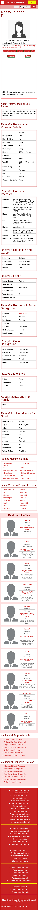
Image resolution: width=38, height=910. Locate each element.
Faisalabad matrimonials (20, 809)
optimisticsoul (7, 508)
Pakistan (27, 529)
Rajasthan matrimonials (20, 844)
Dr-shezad (27, 542)
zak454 (22, 490)
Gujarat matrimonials (20, 834)
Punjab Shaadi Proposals (13, 752)
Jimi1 (27, 652)
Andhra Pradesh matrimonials (20, 880)
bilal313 (5, 506)
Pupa (27, 563)
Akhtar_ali (27, 520)
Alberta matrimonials (20, 889)
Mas (26, 714)
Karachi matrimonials (20, 793)
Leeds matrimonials (20, 858)
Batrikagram (24, 527)
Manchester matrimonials (20, 856)
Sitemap (32, 900)
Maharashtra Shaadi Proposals (15, 742)
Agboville (13, 45)
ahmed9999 (24, 503)
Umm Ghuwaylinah (26, 613)
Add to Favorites (9, 51)
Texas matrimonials (20, 870)
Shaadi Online (17, 900)
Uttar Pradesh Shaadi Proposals (15, 747)
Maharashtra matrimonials (20, 831)
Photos (19, 51)
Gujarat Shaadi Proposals (13, 745)
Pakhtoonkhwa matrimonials (20, 814)
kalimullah (23, 506)
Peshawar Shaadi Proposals (14, 777)
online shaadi (7, 473)
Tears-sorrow (27, 584)
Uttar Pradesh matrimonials (20, 836)
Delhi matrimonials (20, 839)
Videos (26, 51)
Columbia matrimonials (20, 892)
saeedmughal (7, 498)
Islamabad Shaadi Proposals (14, 766)
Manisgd (27, 606)
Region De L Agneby (26, 45)
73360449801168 (9, 476)
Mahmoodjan (27, 693)
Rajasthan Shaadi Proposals (14, 755)
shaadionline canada (10, 478)
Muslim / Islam (24, 313)
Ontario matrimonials (20, 887)
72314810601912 (26, 463)
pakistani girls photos (27, 473)
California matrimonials (20, 873)
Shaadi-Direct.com (15, 3)
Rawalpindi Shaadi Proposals (15, 774)
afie (4, 492)
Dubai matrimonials (20, 875)
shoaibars (23, 492)
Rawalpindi (24, 549)
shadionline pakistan (27, 470)
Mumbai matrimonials (20, 828)
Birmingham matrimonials (20, 853)
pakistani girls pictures (7, 464)
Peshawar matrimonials (20, 803)
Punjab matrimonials (20, 841)
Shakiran (27, 673)
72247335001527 (26, 478)
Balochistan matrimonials (20, 817)
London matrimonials (20, 850)
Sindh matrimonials (20, 811)
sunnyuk (23, 500)
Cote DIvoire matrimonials (12, 48)
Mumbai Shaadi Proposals (13, 739)
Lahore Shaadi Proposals (13, 771)
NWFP (31, 527)
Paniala (24, 570)
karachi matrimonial (10, 470)
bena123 (23, 498)
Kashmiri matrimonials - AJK (20, 819)
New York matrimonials (20, 867)
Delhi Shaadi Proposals (12, 750)
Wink (33, 51)
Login (32, 2)
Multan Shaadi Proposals (13, 782)
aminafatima (24, 508)
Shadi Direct (6, 900)
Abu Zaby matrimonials (20, 878)
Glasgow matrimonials (20, 861)
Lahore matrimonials (20, 795)
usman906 (23, 495)
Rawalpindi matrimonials (20, 801)
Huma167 (27, 629)
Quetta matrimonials (20, 806)
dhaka (22, 468)
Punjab (31, 549)
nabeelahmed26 (8, 490)
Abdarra (24, 680)
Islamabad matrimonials (20, 790)
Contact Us (19, 902)
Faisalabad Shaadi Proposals (15, 779)
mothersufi (6, 500)
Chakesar (24, 592)
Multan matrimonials (20, 798)
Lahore (23, 721)
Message (11, 56)
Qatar (27, 616)
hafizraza (6, 495)
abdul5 (5, 503)
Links (26, 900)
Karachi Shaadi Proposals (13, 769)
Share (28, 56)
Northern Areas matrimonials (20, 822)
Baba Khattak (24, 636)
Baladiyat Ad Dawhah (26, 615)
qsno (21, 476)
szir (4, 468)
